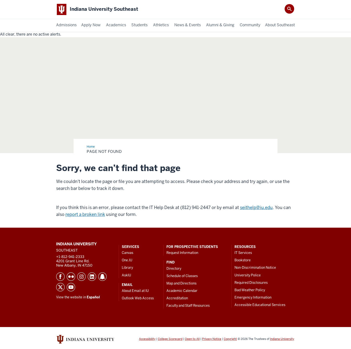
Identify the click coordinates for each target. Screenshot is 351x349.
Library (127, 267)
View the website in (78, 297)
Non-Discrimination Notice (255, 267)
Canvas (127, 253)
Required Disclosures (251, 282)
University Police (247, 275)
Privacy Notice (211, 339)
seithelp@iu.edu (256, 207)
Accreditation (177, 298)
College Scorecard (170, 339)
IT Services (243, 253)
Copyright (230, 339)
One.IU (127, 260)
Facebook (60, 276)
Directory (173, 268)
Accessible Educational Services (259, 305)
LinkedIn (92, 276)
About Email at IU (135, 291)
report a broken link (85, 214)
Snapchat (102, 276)
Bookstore (242, 260)
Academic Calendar (181, 291)
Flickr (71, 276)
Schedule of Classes (182, 276)
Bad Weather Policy (249, 290)
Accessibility (147, 339)
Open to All (192, 339)
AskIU (126, 275)
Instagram (81, 276)
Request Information (182, 253)
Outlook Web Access (138, 298)
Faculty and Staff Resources (188, 305)
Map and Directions (181, 283)
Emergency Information (252, 297)
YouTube (71, 287)
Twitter (60, 287)
